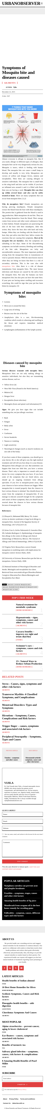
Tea (3, 1063)
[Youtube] (21, 983)
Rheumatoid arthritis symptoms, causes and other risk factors (33, 775)
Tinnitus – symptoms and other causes (11, 768)
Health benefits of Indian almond (18, 996)
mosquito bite (32, 587)
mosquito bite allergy (10, 589)
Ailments (21, 625)
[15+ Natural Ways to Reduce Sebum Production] (8, 663)
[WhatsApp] (19, 101)
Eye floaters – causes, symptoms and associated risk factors (20, 1052)
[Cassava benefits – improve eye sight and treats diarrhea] (8, 635)
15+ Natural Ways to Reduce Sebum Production (29, 662)
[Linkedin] (10, 983)
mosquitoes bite (8, 266)
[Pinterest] (14, 101)
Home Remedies (24, 610)
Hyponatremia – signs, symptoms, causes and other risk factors (27, 620)
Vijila (15, 87)
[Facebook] (4, 101)
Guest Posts (6, 1024)
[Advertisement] (22, 37)
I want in (21, 1100)
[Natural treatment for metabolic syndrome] (8, 607)
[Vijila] (4, 87)
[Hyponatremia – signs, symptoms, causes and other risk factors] (8, 621)
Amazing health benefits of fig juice (20, 916)
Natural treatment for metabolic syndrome (26, 605)
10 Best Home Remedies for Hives (19, 1002)
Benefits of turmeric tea (13, 1060)
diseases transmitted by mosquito (14, 587)
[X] (9, 101)
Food (19, 640)
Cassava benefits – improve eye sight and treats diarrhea (27, 634)
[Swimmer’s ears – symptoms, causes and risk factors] (8, 649)
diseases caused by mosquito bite (19, 584)
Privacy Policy (22, 1105)
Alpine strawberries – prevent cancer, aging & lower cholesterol (20, 1043)
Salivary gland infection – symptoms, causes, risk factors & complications (20, 1068)
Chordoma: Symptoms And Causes (19, 1027)
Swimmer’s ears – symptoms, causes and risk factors (29, 648)
